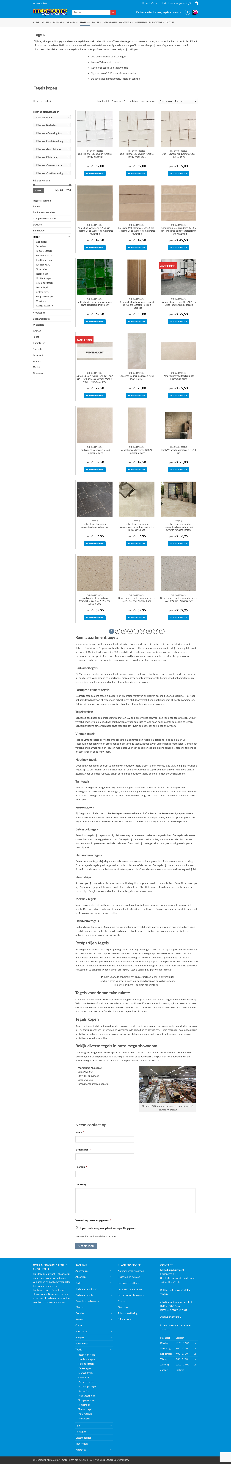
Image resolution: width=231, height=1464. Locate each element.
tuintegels (89, 787)
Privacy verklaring (128, 1313)
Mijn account (125, 1319)
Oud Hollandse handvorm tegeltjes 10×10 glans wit (95, 155)
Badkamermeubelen (44, 212)
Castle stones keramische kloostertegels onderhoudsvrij (95, 525)
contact (159, 1033)
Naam (79, 1132)
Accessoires (39, 354)
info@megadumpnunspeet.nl (93, 1083)
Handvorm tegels (44, 255)
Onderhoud (41, 246)
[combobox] (52, 117)
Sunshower (39, 230)
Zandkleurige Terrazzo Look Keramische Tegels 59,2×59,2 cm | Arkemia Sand (95, 601)
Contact (154, 3)
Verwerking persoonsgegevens (93, 1220)
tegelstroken (181, 717)
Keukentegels (42, 287)
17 (149, 631)
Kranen (71, 22)
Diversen (38, 373)
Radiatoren (110, 22)
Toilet (95, 22)
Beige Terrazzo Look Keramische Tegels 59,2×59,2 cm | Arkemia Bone (136, 599)
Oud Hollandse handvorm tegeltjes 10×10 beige (178, 155)
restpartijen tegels (114, 949)
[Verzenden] (113, 12)
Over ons (123, 1307)
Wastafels (125, 22)
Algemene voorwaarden (131, 1270)
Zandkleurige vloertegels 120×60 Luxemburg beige (136, 451)
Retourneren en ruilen (130, 1288)
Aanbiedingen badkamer (149, 22)
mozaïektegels (129, 677)
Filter (38, 190)
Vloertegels (39, 312)
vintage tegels (91, 739)
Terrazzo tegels (43, 264)
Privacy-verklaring (108, 1236)
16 (142, 631)
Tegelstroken (42, 273)
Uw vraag (80, 1183)
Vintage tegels (42, 292)
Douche (58, 22)
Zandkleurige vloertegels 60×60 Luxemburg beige (95, 451)
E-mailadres (83, 1149)
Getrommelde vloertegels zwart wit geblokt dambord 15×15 (108, 1007)
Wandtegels (41, 241)
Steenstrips (41, 269)
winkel (170, 976)
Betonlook (81, 835)
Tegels (84, 22)
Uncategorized (83, 1437)
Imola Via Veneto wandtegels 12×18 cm (178, 451)
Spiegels (37, 348)
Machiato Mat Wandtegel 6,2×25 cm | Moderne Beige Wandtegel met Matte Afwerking (136, 231)
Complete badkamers (44, 218)
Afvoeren (38, 360)
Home (145, 3)
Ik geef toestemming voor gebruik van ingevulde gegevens (107, 1228)
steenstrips (81, 681)
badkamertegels (157, 673)
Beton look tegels (44, 283)
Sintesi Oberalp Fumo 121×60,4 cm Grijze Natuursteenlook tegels (179, 303)
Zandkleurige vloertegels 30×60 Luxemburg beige (179, 377)
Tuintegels (80, 1431)
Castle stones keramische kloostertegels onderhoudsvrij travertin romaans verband (179, 527)
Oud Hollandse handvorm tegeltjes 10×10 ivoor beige (137, 155)
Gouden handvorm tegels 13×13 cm (123, 1011)
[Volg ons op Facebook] (187, 12)
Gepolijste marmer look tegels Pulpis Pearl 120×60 (136, 377)
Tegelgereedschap (44, 305)
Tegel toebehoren (44, 260)
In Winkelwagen (94, 173)
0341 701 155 (85, 1079)
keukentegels (115, 813)
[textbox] (51, 117)
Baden (45, 22)
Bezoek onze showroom (131, 1294)
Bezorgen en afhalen (129, 1282)
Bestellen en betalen (129, 1276)
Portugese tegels (44, 250)
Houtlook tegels (43, 278)
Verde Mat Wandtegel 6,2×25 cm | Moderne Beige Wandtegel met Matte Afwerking (95, 231)
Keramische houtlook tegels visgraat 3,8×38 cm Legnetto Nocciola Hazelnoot (137, 305)
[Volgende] (162, 631)
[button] (184, 3)
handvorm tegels (88, 926)
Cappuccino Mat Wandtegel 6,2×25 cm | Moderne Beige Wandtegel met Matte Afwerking (178, 231)
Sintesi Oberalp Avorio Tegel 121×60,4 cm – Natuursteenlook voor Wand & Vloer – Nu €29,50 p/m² (95, 379)
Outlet (170, 22)
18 (155, 631)
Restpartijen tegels (45, 296)
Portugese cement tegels (92, 695)
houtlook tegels (132, 765)
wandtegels (181, 673)
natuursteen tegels (148, 677)
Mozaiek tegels (43, 301)
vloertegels (115, 677)
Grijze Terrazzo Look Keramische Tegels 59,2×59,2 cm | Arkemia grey (178, 599)
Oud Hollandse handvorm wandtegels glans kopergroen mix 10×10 (95, 303)
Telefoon (81, 1166)
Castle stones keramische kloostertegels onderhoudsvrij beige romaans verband (137, 527)
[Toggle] (69, 236)
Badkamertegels (41, 318)
